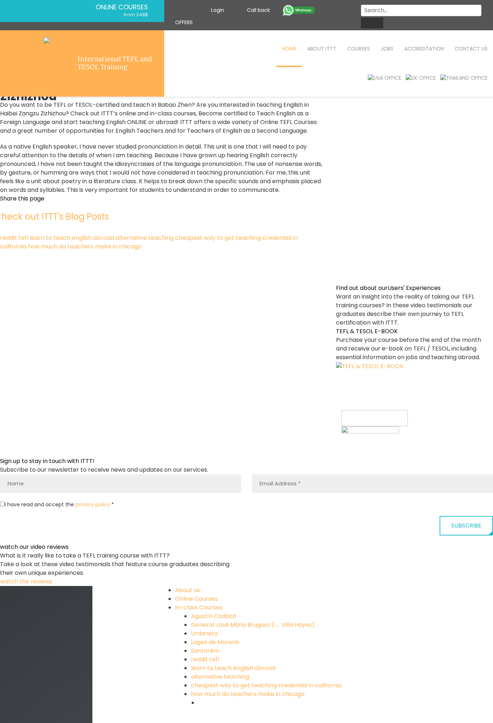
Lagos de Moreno (215, 642)
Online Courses (122, 7)
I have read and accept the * (59, 504)
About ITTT (321, 48)
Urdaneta (204, 633)
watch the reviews (27, 581)
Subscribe (466, 525)
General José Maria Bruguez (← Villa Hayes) (253, 625)
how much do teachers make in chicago (84, 246)
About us (187, 590)
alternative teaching (144, 238)
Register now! (360, 452)
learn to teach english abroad (72, 238)
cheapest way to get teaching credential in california (266, 685)
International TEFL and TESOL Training (115, 63)
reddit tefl (14, 238)
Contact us (471, 48)
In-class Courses (198, 607)
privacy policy (92, 504)
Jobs (387, 48)
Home (289, 48)
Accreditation (424, 48)
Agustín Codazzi (213, 616)
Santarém (205, 651)
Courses (358, 48)
